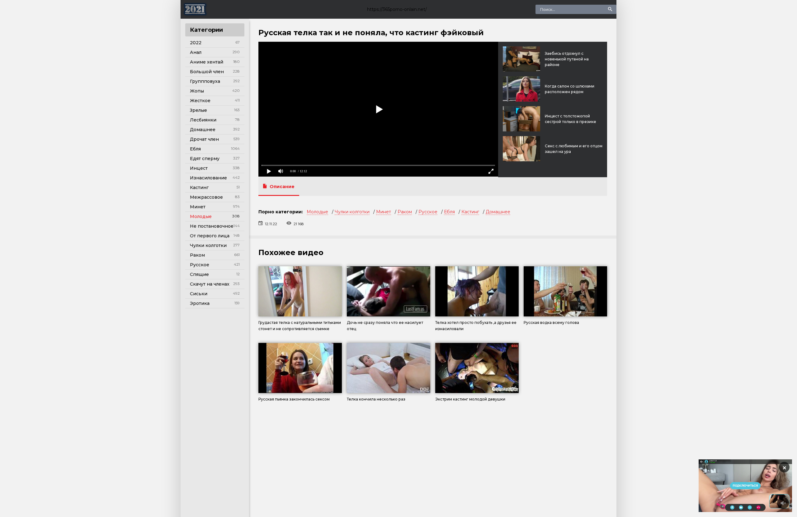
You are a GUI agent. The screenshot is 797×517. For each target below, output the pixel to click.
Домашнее (202, 129)
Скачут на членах (209, 284)
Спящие (199, 274)
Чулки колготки (208, 245)
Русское (199, 265)
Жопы (197, 91)
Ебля (195, 149)
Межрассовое (206, 197)
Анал (195, 52)
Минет (197, 207)
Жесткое (200, 100)
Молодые (201, 216)
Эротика (200, 303)
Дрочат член (204, 139)
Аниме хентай (206, 62)
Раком (197, 255)
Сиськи (198, 293)
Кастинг (199, 187)
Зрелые (198, 110)
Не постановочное (211, 226)
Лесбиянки (203, 120)
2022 (195, 42)
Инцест (199, 168)
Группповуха (205, 81)
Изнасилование (208, 178)
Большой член (207, 71)
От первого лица (209, 236)
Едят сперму (204, 158)
